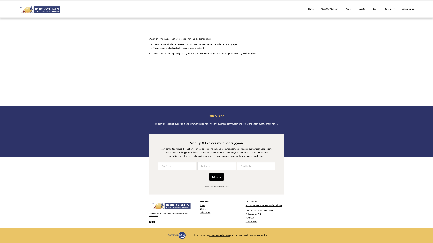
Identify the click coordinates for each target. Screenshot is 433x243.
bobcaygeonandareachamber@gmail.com (264, 205)
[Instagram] (153, 222)
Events (362, 9)
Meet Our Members (329, 9)
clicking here (186, 53)
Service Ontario (409, 9)
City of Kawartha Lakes (219, 235)
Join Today (390, 9)
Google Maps (251, 221)
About (348, 9)
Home (311, 9)
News (374, 9)
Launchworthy (153, 215)
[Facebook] (150, 222)
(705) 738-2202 (252, 202)
